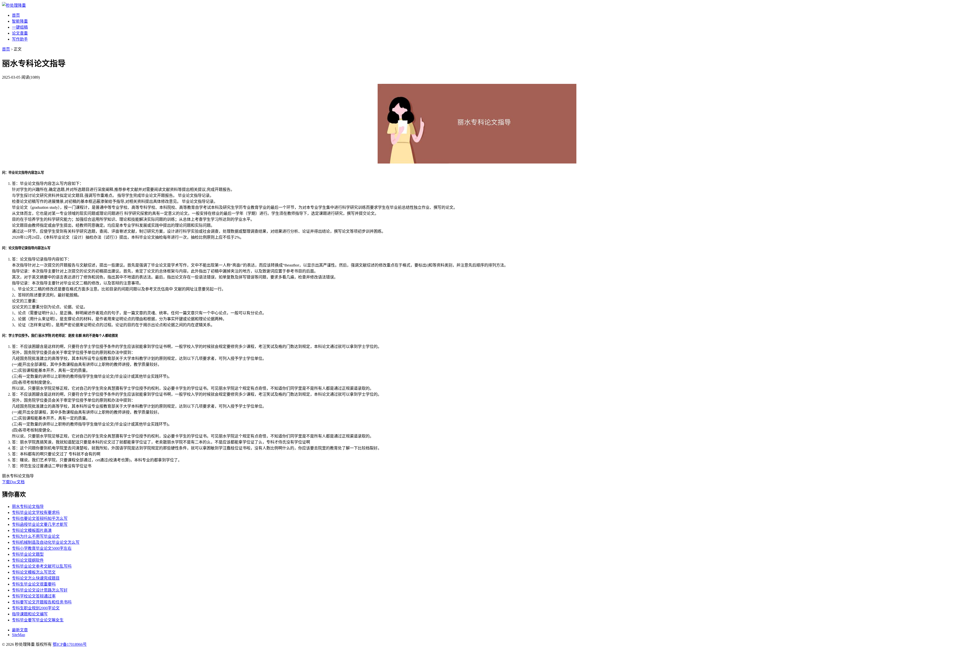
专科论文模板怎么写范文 (34, 572)
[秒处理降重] (14, 5)
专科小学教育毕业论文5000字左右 (42, 548)
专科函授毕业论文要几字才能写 (40, 524)
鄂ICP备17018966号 (70, 644)
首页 (16, 15)
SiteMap (18, 635)
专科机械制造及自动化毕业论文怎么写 (46, 542)
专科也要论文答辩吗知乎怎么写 (40, 518)
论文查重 (20, 33)
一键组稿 (20, 27)
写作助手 (20, 39)
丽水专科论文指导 (28, 506)
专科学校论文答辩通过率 (34, 596)
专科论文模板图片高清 (32, 530)
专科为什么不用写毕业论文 (36, 536)
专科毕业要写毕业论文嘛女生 (38, 620)
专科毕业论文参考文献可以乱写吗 (42, 566)
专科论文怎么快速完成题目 (36, 578)
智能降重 (20, 21)
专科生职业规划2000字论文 (36, 608)
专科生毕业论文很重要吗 (34, 584)
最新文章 (20, 630)
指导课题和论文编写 (30, 614)
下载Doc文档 (13, 482)
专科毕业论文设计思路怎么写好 (40, 590)
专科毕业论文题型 (28, 554)
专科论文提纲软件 (28, 560)
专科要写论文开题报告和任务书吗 (42, 602)
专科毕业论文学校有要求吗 (36, 512)
